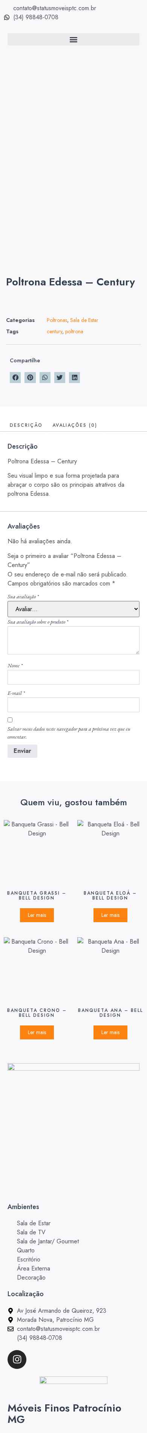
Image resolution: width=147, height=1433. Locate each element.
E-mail (16, 693)
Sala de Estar (84, 320)
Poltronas (57, 320)
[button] (73, 39)
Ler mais (37, 915)
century (54, 331)
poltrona (74, 331)
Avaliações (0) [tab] (74, 425)
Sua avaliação (23, 596)
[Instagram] (17, 1359)
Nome (15, 665)
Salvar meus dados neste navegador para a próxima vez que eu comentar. (69, 732)
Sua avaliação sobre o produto (38, 621)
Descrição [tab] (26, 425)
